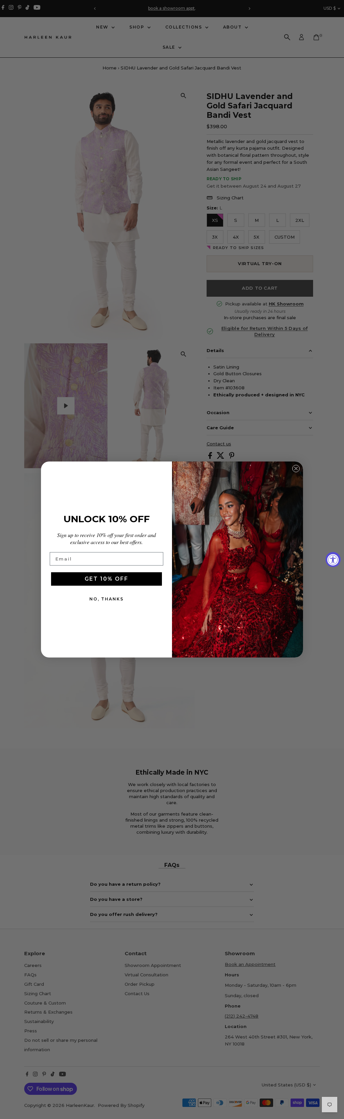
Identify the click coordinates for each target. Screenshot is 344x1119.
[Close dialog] (296, 468)
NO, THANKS (106, 598)
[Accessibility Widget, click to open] (333, 559)
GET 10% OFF (106, 579)
